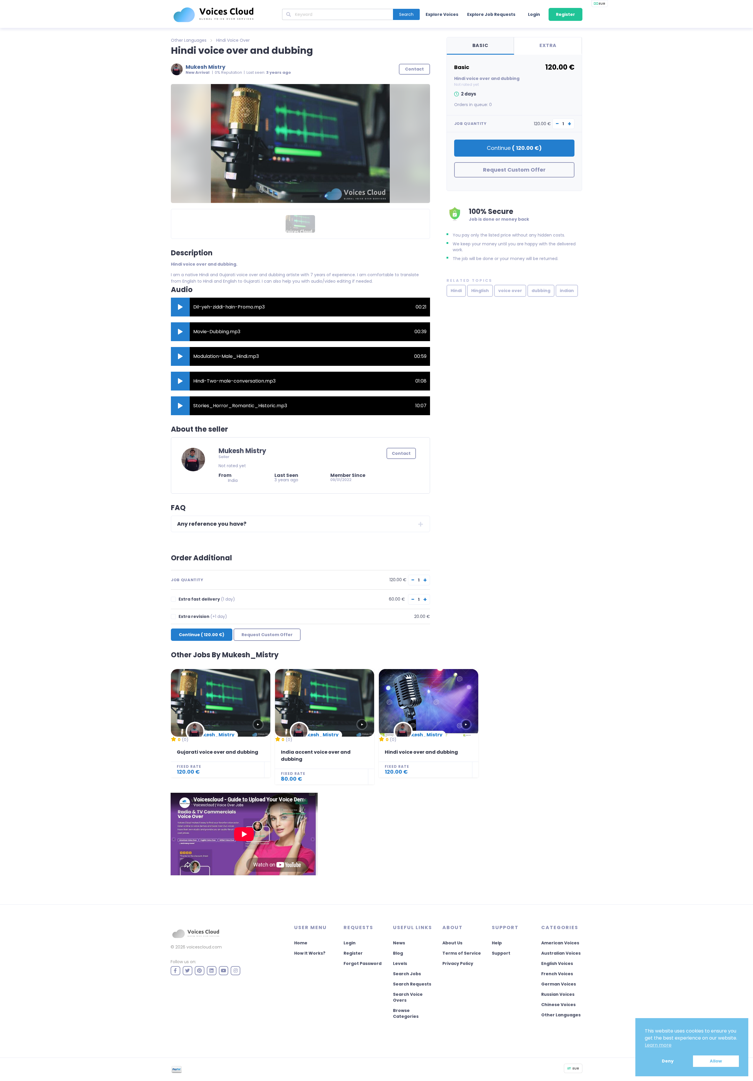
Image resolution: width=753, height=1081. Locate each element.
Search (406, 14)
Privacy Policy (457, 963)
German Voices (558, 984)
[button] (180, 307)
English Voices (557, 963)
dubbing (541, 291)
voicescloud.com (204, 947)
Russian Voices (557, 994)
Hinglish (480, 291)
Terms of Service (461, 953)
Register (565, 14)
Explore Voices (442, 14)
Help (497, 943)
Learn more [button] (658, 1045)
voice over (510, 291)
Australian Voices (561, 953)
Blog (398, 953)
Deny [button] (668, 1061)
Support (501, 953)
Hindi (456, 291)
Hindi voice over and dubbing (421, 752)
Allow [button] (716, 1061)
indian (567, 291)
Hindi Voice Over (233, 40)
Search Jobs (407, 974)
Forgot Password (363, 963)
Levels (400, 963)
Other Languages (188, 40)
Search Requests (412, 984)
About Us (452, 943)
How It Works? (309, 953)
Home (300, 943)
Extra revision (203, 616)
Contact (401, 453)
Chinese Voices (558, 1005)
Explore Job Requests (491, 14)
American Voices (560, 943)
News (399, 943)
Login (534, 14)
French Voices (557, 974)
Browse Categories (406, 1013)
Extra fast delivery (207, 599)
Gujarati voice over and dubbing (217, 752)
